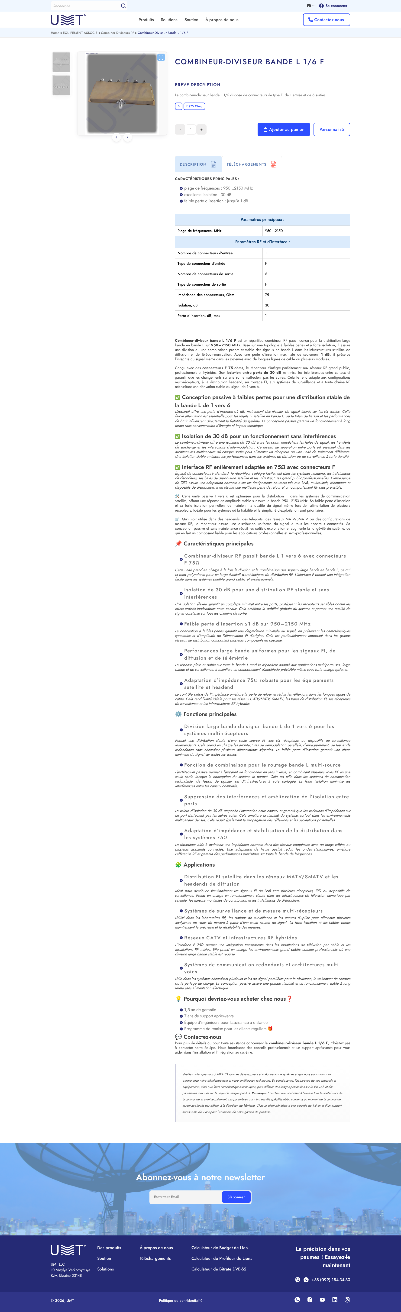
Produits (146, 20)
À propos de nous (222, 20)
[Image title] (122, 93)
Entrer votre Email (166, 1196)
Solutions (169, 20)
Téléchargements (155, 1258)
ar (310, 27)
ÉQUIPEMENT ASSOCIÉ (80, 32)
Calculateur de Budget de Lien (219, 1248)
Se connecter (336, 5)
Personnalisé (332, 129)
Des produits (109, 1248)
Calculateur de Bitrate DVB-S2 (218, 1269)
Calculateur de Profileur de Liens (221, 1258)
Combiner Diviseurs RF (117, 32)
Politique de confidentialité (181, 1300)
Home (55, 32)
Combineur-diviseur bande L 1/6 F (163, 32)
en (310, 11)
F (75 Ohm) (194, 106)
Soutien (191, 20)
